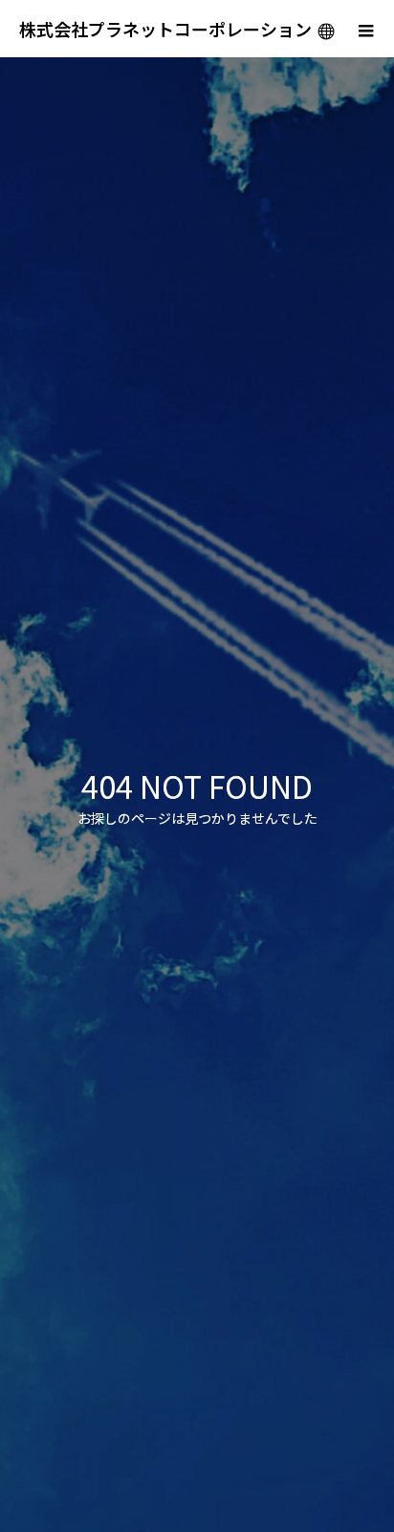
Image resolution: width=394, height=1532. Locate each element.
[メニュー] (365, 28)
